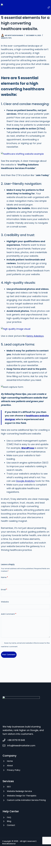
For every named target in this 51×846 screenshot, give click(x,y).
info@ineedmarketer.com (21, 745)
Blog (9, 821)
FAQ (9, 817)
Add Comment (8, 614)
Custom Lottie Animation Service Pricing (26, 800)
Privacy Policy (13, 770)
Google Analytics (25, 480)
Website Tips (6, 38)
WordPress (27, 447)
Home (10, 761)
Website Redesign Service (19, 791)
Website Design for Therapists (21, 795)
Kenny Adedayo (35, 335)
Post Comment (8, 654)
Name (4, 577)
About (10, 765)
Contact (11, 825)
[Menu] (49, 7)
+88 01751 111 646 (16, 740)
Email (4, 589)
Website (5, 601)
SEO (9, 786)
